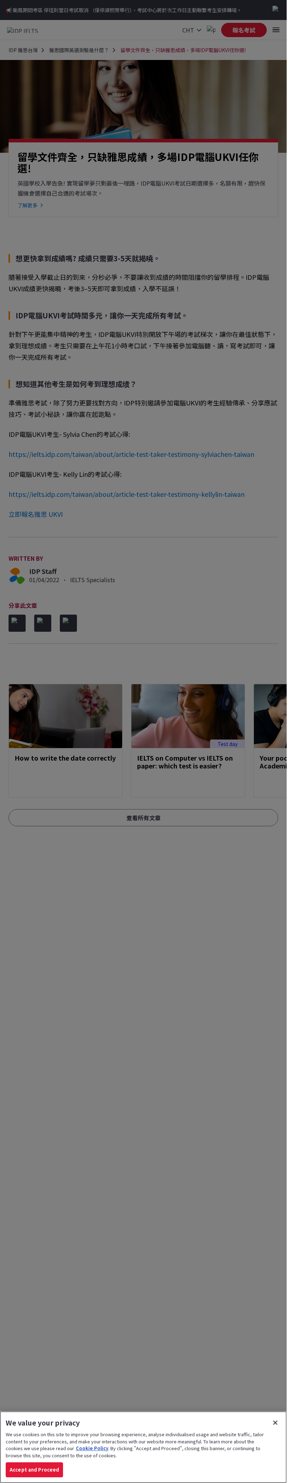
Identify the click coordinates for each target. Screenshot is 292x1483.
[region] (143, 1447)
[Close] (275, 1423)
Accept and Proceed (34, 1469)
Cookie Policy (92, 1448)
